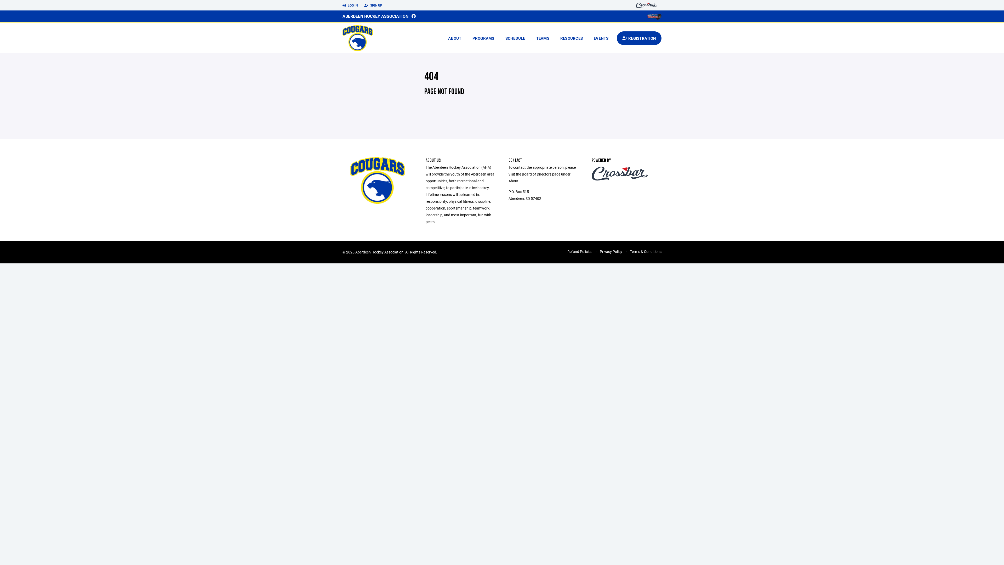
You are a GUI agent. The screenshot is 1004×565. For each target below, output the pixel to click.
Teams (542, 38)
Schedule (515, 38)
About (454, 38)
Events (601, 38)
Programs (483, 38)
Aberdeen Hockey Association (375, 16)
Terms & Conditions (645, 251)
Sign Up (375, 5)
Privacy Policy (611, 251)
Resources (571, 38)
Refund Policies (579, 251)
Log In (352, 5)
